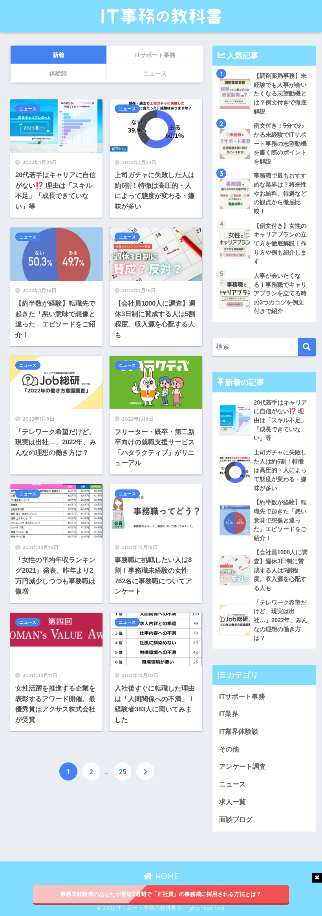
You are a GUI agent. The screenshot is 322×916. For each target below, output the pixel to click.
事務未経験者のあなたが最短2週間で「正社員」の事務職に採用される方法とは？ (161, 894)
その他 (229, 749)
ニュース (28, 109)
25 (122, 771)
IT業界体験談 (238, 731)
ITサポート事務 (242, 696)
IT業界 (228, 714)
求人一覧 (232, 802)
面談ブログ (235, 819)
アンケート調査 (242, 766)
